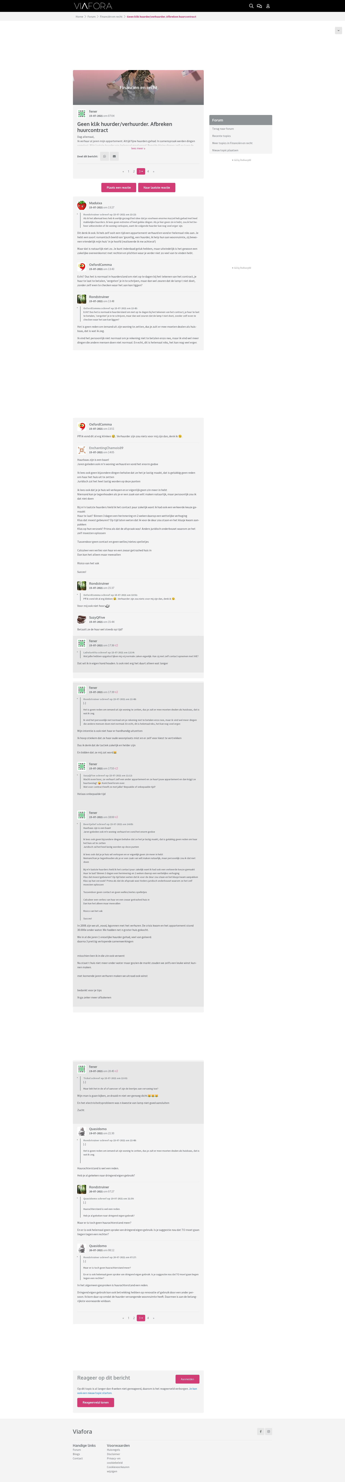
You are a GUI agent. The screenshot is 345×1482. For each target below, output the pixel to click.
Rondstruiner (99, 297)
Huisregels (113, 1449)
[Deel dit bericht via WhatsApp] (104, 156)
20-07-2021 (96, 1191)
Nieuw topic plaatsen (225, 150)
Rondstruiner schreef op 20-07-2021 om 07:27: (109, 1257)
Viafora (82, 1431)
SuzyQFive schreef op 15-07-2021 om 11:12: (107, 775)
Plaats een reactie (119, 187)
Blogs (76, 1454)
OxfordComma (100, 265)
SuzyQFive (97, 617)
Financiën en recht (111, 16)
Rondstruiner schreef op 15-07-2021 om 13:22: (109, 214)
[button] (138, 148)
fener (93, 111)
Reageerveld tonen (96, 1402)
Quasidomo (98, 1129)
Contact (78, 1458)
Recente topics (221, 136)
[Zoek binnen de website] (251, 6)
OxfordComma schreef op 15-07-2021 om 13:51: (110, 595)
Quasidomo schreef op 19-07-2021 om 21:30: (108, 1198)
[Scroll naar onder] (338, 30)
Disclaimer (113, 1454)
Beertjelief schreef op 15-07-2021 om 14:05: (108, 824)
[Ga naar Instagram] (268, 1431)
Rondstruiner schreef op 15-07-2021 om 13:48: (109, 699)
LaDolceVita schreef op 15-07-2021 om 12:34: (109, 652)
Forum (92, 16)
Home (79, 16)
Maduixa (95, 203)
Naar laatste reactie (157, 187)
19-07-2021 (96, 1071)
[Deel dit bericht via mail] (114, 156)
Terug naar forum (223, 128)
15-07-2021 (96, 115)
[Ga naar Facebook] (260, 1431)
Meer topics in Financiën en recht (232, 143)
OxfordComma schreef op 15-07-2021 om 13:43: (110, 308)
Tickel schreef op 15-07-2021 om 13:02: (105, 1078)
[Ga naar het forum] (259, 6)
